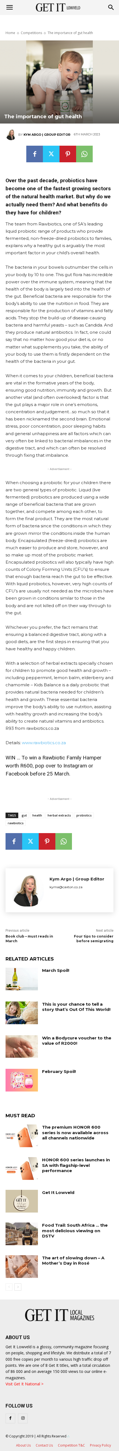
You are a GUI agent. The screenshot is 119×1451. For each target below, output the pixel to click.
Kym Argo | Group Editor (47, 135)
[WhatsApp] (84, 154)
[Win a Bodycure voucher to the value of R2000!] (22, 1046)
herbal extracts (59, 815)
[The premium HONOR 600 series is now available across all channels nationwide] (22, 1135)
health (37, 815)
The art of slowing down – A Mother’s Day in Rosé (73, 1260)
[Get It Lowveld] (22, 1201)
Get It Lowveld (58, 1192)
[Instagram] (23, 1418)
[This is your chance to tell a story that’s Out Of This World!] (22, 1012)
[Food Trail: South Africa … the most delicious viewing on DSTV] (22, 1234)
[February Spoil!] (22, 1080)
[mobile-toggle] (9, 7)
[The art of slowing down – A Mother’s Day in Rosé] (22, 1266)
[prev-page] (9, 1287)
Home (10, 32)
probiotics (84, 815)
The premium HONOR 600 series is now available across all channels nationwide (75, 1132)
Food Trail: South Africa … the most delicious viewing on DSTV (75, 1231)
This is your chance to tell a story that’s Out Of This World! (76, 1006)
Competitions (31, 32)
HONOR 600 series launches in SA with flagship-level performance (76, 1165)
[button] (111, 7)
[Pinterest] (68, 154)
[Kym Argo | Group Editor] (12, 134)
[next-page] (17, 1287)
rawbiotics (16, 823)
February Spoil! (59, 1071)
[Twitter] (51, 154)
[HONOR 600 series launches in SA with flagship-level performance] (22, 1168)
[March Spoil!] (22, 979)
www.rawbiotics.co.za (44, 742)
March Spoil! (55, 970)
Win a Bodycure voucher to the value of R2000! (76, 1040)
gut (24, 815)
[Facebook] (34, 154)
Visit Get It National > (24, 1383)
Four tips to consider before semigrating (93, 938)
